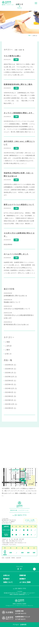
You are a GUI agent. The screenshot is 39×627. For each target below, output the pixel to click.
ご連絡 (16, 59)
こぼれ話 (8, 346)
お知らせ (35, 35)
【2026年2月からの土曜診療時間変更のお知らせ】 (19, 316)
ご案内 (7, 350)
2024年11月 (9, 388)
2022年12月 (9, 404)
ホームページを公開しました (16, 254)
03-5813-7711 (19, 515)
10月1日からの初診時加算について (17, 309)
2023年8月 (9, 396)
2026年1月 (9, 372)
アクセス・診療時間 (19, 624)
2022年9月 (9, 408)
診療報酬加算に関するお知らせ (15, 295)
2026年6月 (9, 365)
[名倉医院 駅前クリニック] (6, 2)
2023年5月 (9, 400)
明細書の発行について (12, 302)
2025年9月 (9, 380)
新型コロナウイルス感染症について (19, 205)
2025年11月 (9, 376)
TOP (29, 35)
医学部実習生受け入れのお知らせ (16, 324)
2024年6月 (9, 392)
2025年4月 (9, 384)
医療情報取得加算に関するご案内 (18, 84)
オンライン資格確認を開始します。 (19, 113)
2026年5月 (9, 369)
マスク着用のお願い (12, 56)
